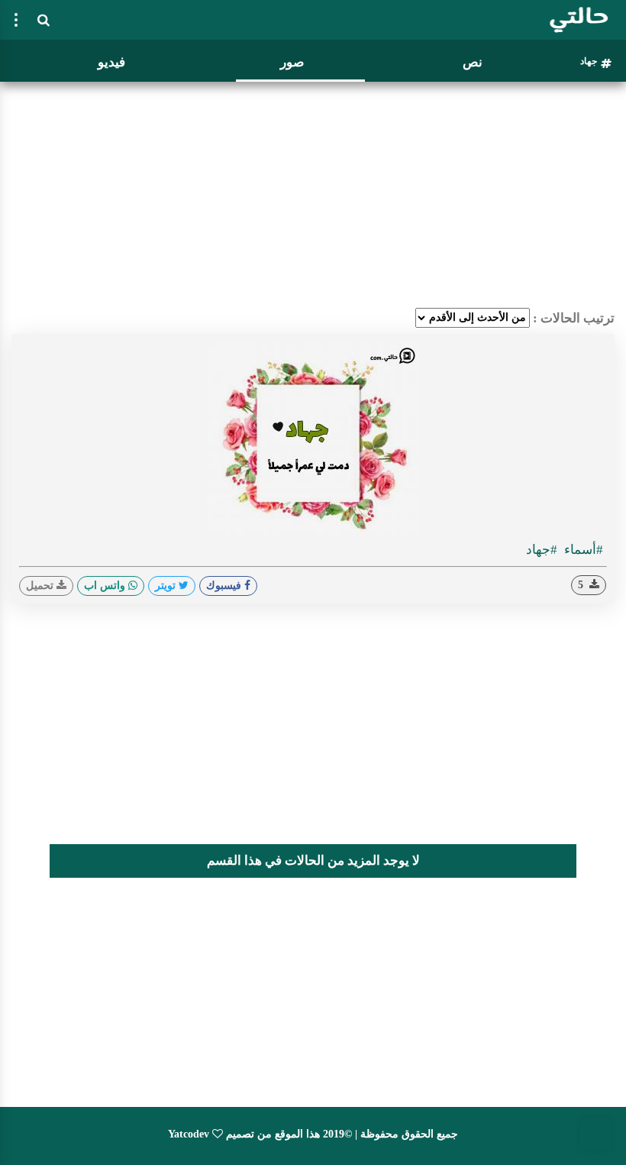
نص (472, 62)
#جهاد (541, 549)
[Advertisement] (313, 195)
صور (292, 62)
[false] (16, 20)
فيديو (111, 62)
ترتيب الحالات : (574, 318)
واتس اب (106, 585)
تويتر (167, 585)
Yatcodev (188, 1134)
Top (595, 1134)
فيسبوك (225, 585)
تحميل (41, 585)
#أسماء (582, 549)
